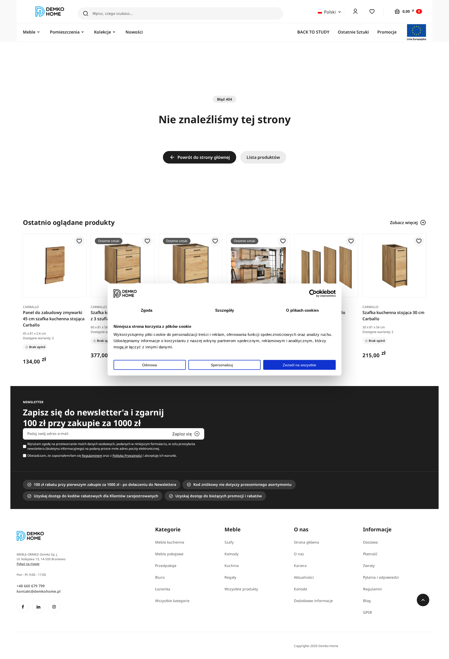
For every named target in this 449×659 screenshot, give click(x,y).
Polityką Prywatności (127, 455)
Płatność (370, 553)
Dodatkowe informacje (313, 600)
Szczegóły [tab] (224, 310)
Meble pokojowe (169, 553)
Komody (231, 553)
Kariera (300, 565)
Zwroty (369, 565)
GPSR (367, 612)
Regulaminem (92, 455)
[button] (79, 241)
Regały (230, 577)
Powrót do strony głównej (203, 157)
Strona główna (306, 542)
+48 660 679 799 (31, 585)
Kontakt (300, 588)
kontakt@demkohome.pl (39, 591)
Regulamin (372, 588)
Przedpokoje (165, 565)
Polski (329, 12)
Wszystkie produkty (241, 588)
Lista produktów (263, 157)
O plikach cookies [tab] (302, 310)
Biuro (159, 577)
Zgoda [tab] (147, 310)
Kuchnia (231, 565)
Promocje (387, 32)
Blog (367, 600)
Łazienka (162, 588)
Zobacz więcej (404, 222)
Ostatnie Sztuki (353, 32)
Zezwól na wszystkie (299, 365)
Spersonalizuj (222, 365)
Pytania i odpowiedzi (381, 577)
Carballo (31, 307)
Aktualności (304, 577)
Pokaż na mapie (28, 564)
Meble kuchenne (169, 542)
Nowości (134, 32)
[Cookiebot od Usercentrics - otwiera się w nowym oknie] (313, 293)
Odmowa (149, 365)
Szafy (229, 542)
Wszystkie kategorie (172, 600)
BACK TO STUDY (313, 32)
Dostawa (370, 542)
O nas (299, 553)
